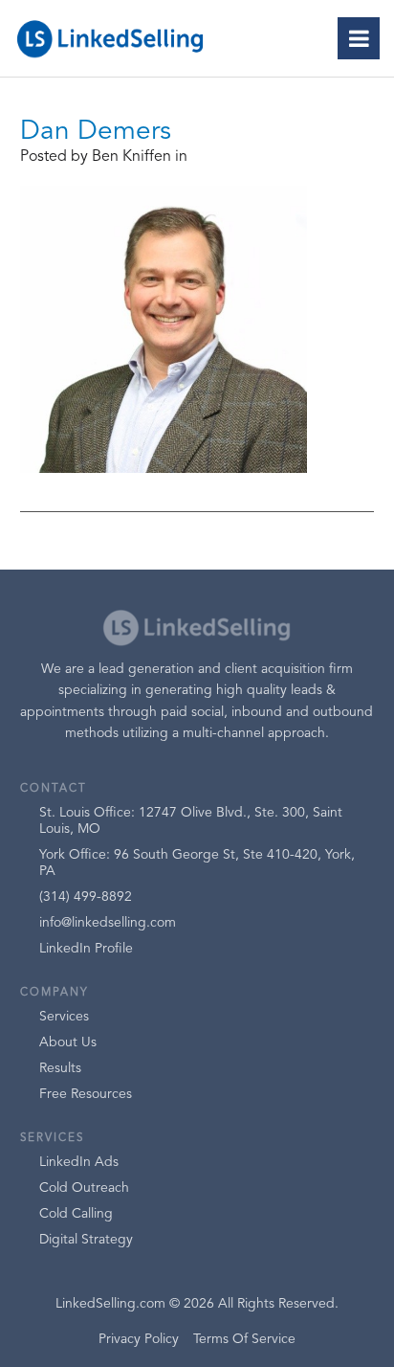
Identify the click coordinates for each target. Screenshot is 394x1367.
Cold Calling (76, 1214)
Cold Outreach (84, 1188)
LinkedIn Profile (86, 948)
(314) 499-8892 (85, 897)
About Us (68, 1042)
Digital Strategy (86, 1239)
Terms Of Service (244, 1339)
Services (64, 1016)
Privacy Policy (138, 1339)
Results (60, 1068)
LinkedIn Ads (79, 1162)
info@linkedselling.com (107, 923)
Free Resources (85, 1094)
